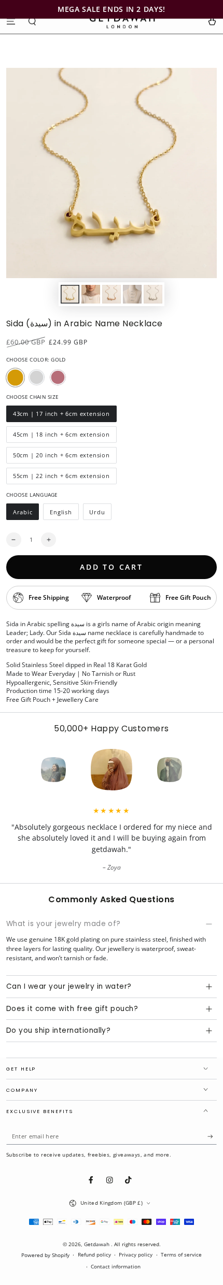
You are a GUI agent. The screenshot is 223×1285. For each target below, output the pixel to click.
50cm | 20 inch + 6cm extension (61, 457)
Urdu (100, 514)
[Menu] (11, 21)
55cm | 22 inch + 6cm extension (61, 478)
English (63, 514)
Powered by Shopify (45, 1255)
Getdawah (97, 1244)
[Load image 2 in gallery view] (90, 294)
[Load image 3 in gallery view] (111, 294)
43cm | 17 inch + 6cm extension (61, 416)
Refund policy (94, 1254)
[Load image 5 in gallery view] (153, 294)
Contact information (116, 1266)
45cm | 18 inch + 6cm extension (61, 436)
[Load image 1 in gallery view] (70, 294)
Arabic (25, 514)
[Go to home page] (122, 21)
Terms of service (181, 1254)
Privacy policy (135, 1254)
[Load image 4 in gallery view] (132, 294)
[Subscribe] (212, 1137)
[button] (33, 21)
